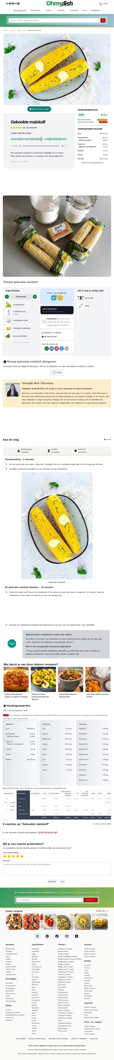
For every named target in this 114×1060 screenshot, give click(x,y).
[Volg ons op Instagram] (7, 3)
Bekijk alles (101, 911)
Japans (86, 983)
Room (34, 1020)
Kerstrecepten (11, 985)
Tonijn (34, 1026)
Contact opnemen (79, 1039)
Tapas (60, 1020)
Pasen (8, 996)
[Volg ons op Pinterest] (10, 3)
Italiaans (87, 980)
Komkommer (36, 1000)
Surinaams (88, 996)
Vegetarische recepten (92, 1029)
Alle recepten (19, 10)
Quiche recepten (64, 1005)
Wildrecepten (63, 1028)
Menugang (35, 10)
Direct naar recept (40, 109)
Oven (86, 1015)
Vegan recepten (89, 1026)
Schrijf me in (90, 900)
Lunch (8, 956)
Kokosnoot (35, 997)
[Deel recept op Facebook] (52, 348)
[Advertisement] (56, 183)
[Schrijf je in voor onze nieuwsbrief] (15, 3)
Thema (48, 10)
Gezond (8, 1010)
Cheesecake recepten (66, 972)
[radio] (5, 856)
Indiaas (87, 975)
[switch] (44, 322)
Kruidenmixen (63, 992)
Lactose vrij (10, 1017)
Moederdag (10, 991)
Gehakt (34, 979)
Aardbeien (35, 951)
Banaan (34, 959)
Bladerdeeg (36, 961)
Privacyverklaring (37, 1039)
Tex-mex (87, 998)
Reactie (7, 861)
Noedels (35, 1010)
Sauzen (8, 964)
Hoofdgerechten (11, 954)
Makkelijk (52, 881)
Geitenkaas (36, 982)
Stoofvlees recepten (65, 1018)
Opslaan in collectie (52, 333)
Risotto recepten (64, 1010)
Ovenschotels (63, 995)
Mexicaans (88, 985)
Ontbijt (8, 959)
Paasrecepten (63, 997)
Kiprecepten (62, 987)
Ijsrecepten (62, 985)
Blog (85, 10)
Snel (62, 881)
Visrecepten (88, 1031)
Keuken (60, 10)
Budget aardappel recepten (67, 956)
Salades (9, 961)
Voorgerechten (11, 974)
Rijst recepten (63, 1008)
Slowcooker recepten (91, 1017)
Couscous (35, 972)
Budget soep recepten (66, 969)
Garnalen (35, 977)
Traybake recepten (64, 1023)
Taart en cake (10, 969)
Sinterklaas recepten (65, 1013)
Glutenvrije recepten (13, 1012)
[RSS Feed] (18, 3)
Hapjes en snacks (64, 979)
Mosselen (35, 1008)
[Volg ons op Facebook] (12, 3)
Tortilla (34, 1028)
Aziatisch (87, 965)
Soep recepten (11, 967)
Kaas (34, 990)
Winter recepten (90, 954)
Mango (34, 1005)
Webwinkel (96, 10)
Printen (108, 439)
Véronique (46, 383)
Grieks (86, 973)
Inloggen (105, 3)
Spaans (87, 993)
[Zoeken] (102, 20)
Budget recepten (64, 964)
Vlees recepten (89, 1034)
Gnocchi (35, 985)
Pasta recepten (63, 1000)
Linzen (34, 1002)
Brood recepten (63, 954)
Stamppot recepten (65, 1015)
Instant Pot (88, 1012)
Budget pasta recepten (66, 961)
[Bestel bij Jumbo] (60, 297)
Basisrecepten (63, 951)
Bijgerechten (22, 30)
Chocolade (36, 969)
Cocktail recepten (64, 974)
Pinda (34, 1018)
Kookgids (74, 10)
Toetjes (8, 972)
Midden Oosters (89, 988)
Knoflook (35, 995)
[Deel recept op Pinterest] (57, 348)
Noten (34, 1013)
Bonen (34, 964)
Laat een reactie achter (103, 824)
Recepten (12, 30)
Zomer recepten (89, 956)
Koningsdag (10, 988)
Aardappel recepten (65, 949)
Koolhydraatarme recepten (15, 1015)
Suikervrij (9, 1020)
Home (5, 30)
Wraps (34, 1031)
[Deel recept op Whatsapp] (47, 348)
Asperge (35, 956)
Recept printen (50, 337)
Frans (86, 970)
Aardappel (35, 949)
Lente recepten (89, 951)
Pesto (34, 1015)
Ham (33, 987)
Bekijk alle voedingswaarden (92, 162)
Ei (32, 974)
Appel (34, 954)
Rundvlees (36, 1023)
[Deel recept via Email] (66, 348)
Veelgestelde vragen (58, 1039)
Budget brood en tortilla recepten (70, 959)
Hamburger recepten (65, 977)
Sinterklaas (10, 998)
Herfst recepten (89, 949)
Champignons (37, 967)
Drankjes (9, 951)
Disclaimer (21, 1039)
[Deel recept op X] (61, 348)
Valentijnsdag (10, 1001)
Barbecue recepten (91, 1010)
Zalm (33, 1033)
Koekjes (61, 990)
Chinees (87, 968)
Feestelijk (9, 983)
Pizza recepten (63, 1002)
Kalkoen (35, 992)
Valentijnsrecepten (64, 1026)
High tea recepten (64, 982)
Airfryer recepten (90, 1007)
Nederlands (88, 991)
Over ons (94, 1039)
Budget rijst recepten (65, 967)
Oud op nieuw (11, 993)
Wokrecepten (62, 1031)
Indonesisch (88, 978)
